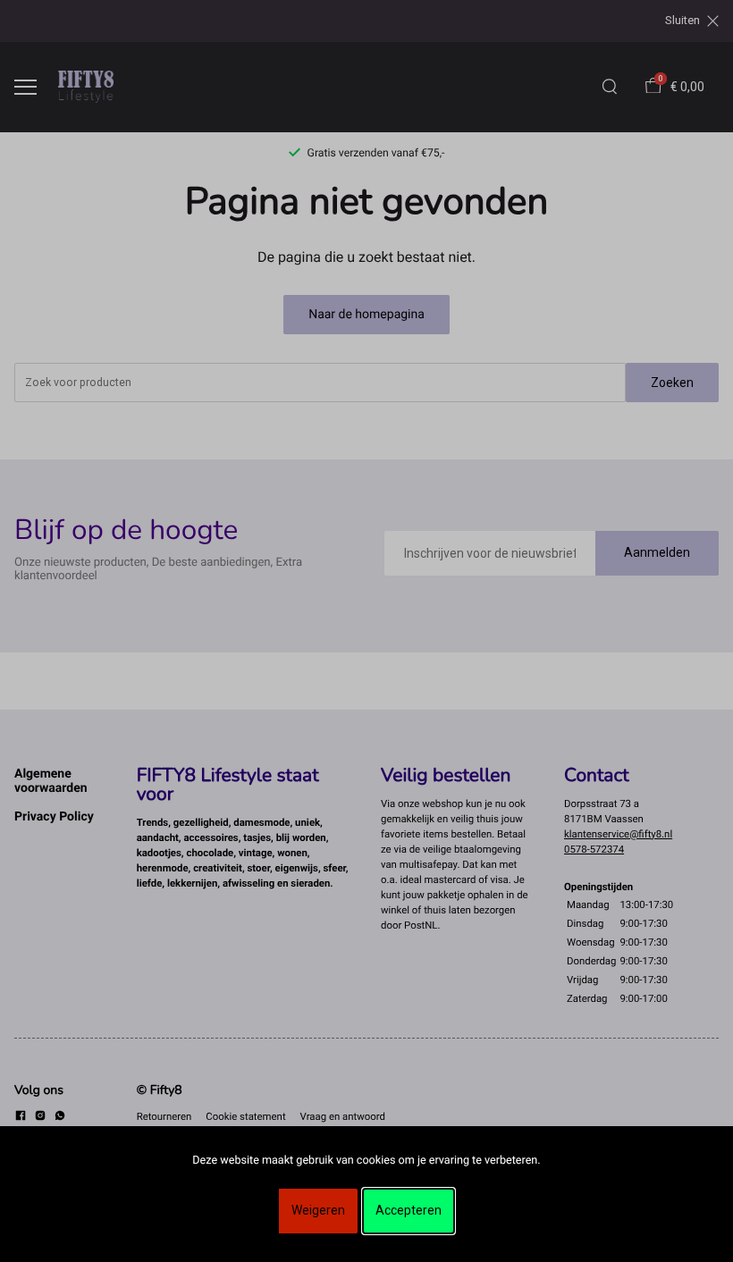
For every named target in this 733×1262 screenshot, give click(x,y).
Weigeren (318, 1210)
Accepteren (408, 1210)
